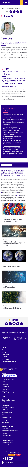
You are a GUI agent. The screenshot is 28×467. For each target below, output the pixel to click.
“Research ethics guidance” (10, 132)
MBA (3, 414)
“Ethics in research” (8, 136)
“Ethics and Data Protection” (11, 153)
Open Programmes (5, 422)
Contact (4, 347)
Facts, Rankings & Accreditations (8, 392)
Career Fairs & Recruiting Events (8, 445)
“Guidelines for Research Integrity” (12, 146)
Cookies (17, 452)
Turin (7, 402)
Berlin (3, 399)
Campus (4, 396)
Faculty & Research (7, 426)
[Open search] (21, 2)
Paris (3, 402)
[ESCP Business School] (5, 2)
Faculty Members (5, 431)
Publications (4, 433)
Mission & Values (5, 382)
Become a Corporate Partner (7, 442)
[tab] (14, 61)
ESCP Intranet (6, 359)
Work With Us (6, 357)
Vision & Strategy (5, 384)
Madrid (13, 399)
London (8, 399)
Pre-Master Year (5, 409)
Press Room (5, 354)
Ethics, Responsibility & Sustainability (9, 387)
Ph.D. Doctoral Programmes (7, 415)
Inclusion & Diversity (6, 389)
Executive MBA (5, 419)
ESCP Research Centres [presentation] (19, 165)
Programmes (5, 405)
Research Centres (5, 436)
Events (4, 352)
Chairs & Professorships (6, 435)
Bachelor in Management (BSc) (8, 407)
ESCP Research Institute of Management (10, 430)
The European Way (5, 386)
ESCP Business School (8, 379)
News (3, 350)
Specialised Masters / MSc (7, 412)
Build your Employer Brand (7, 444)
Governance (4, 391)
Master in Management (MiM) (8, 410)
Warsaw (12, 402)
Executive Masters (5, 420)
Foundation (11, 454)
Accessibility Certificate (9, 361)
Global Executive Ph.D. (6, 417)
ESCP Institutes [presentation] (6, 165)
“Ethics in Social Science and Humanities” (13, 151)
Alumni (18, 454)
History (3, 381)
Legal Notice (19, 450)
